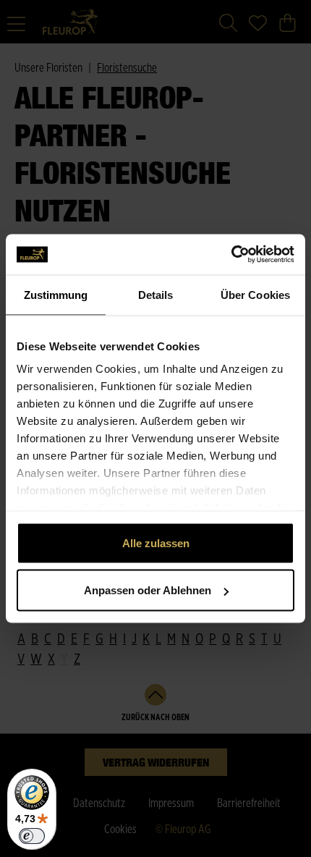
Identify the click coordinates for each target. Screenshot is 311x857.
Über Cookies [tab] (255, 294)
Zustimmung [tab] (56, 294)
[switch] (32, 836)
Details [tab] (156, 294)
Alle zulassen (155, 542)
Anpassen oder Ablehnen (147, 590)
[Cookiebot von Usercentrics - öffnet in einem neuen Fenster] (231, 254)
